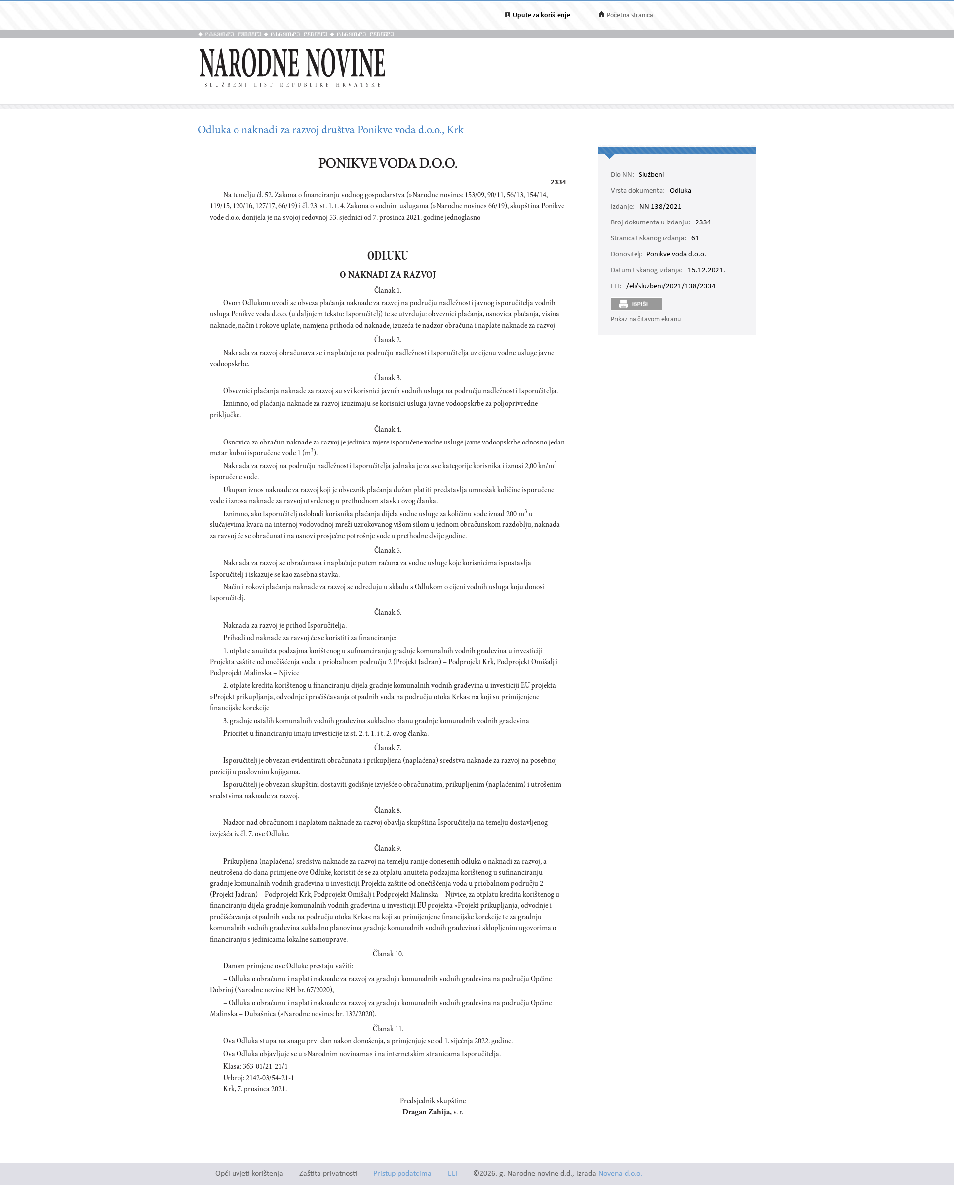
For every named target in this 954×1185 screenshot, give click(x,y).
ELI (452, 1174)
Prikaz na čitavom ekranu (646, 319)
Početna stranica (630, 15)
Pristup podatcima (402, 1174)
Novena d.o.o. (620, 1174)
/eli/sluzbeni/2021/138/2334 (671, 287)
